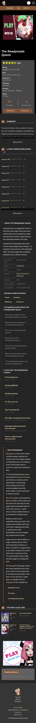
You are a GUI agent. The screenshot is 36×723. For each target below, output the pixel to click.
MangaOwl (10, 453)
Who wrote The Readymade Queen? (15, 331)
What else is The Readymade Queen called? (16, 347)
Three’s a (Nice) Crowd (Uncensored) (13, 438)
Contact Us (18, 712)
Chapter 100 (6, 159)
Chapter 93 (5, 207)
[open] (33, 3)
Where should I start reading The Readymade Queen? (15, 355)
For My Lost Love (11, 402)
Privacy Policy (18, 707)
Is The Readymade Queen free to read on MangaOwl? (16, 363)
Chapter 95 (5, 194)
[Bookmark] (26, 102)
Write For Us (18, 714)
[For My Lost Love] (5, 629)
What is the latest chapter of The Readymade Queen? (15, 324)
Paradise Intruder (11, 393)
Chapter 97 (5, 180)
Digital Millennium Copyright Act (18, 710)
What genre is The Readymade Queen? (13, 339)
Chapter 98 (5, 173)
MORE (26, 8)
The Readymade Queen (16, 598)
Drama (4, 90)
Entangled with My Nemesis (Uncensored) (15, 427)
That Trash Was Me (12, 410)
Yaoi (18, 8)
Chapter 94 (5, 201)
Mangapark (18, 701)
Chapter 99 (5, 166)
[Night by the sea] (5, 617)
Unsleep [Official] (11, 385)
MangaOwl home (14, 588)
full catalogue (14, 498)
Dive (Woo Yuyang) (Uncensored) (17, 418)
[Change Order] (4, 152)
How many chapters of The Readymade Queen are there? (16, 316)
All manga (11, 593)
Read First (10, 110)
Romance (10, 8)
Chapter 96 (5, 187)
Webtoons (19, 90)
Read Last (25, 110)
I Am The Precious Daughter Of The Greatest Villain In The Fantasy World (27, 627)
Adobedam (5, 85)
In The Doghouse (11, 377)
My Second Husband (25, 613)
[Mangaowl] (4, 3)
